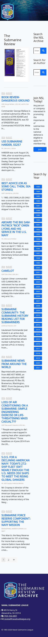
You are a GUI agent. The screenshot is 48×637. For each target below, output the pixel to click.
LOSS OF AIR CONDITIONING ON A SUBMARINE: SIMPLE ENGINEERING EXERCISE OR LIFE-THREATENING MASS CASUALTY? (14, 411)
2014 (38, 334)
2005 (38, 291)
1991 (38, 225)
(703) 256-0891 (10, 616)
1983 (38, 187)
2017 (38, 348)
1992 (38, 229)
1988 (38, 210)
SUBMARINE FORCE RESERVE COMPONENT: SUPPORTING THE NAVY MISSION (16, 520)
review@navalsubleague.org (16, 619)
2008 (38, 306)
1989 (38, 215)
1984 (38, 191)
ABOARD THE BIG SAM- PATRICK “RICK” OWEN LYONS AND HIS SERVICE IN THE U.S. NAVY (15, 228)
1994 (38, 239)
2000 (38, 267)
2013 (38, 329)
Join (40, 149)
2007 (38, 301)
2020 (38, 363)
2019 (38, 358)
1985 (38, 196)
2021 (38, 367)
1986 (38, 201)
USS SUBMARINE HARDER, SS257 (11, 142)
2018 (38, 353)
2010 (38, 315)
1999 (38, 263)
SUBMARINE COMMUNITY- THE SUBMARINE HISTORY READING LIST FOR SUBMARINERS (14, 315)
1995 (38, 244)
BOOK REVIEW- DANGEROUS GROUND (15, 98)
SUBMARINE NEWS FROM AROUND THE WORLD (14, 364)
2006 (38, 296)
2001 (38, 272)
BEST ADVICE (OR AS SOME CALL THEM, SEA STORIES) (16, 186)
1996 (38, 248)
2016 (3, 93)
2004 (38, 287)
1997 (38, 253)
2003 (38, 282)
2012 (38, 325)
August (9, 93)
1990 (38, 220)
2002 (38, 277)
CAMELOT (7, 270)
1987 (38, 206)
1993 (38, 234)
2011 (38, 320)
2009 (38, 310)
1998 (38, 258)
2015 (38, 339)
